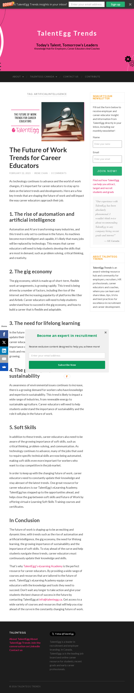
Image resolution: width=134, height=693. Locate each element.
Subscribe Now (67, 364)
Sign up (115, 4)
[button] (67, 4)
